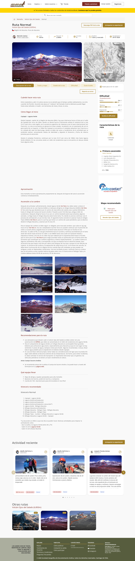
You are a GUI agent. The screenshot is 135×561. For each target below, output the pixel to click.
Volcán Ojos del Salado (32, 19)
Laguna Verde (35, 427)
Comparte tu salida (60, 548)
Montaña (20, 19)
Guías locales (88, 85)
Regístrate (117, 4)
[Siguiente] (123, 472)
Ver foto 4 (33, 220)
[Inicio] (14, 19)
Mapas (39, 546)
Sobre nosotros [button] (50, 4)
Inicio (29, 4)
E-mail (73, 546)
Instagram (92, 551)
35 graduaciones (105, 98)
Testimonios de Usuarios (42, 549)
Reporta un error (87, 91)
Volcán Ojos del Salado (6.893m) (24, 27)
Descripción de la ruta (23, 85)
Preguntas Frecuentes (44, 554)
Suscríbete (108, 546)
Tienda (65, 4)
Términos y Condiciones (44, 552)
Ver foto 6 (40, 237)
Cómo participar (59, 550)
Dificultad (74, 85)
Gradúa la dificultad (108, 116)
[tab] (54, 102)
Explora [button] (37, 4)
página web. (40, 366)
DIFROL (37, 342)
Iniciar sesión (105, 4)
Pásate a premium (91, 4)
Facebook (92, 546)
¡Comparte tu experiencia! (114, 25)
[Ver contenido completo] (45, 451)
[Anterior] (14, 472)
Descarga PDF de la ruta (92, 25)
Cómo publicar (58, 546)
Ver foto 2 (64, 206)
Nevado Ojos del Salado (111, 217)
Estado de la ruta (59, 85)
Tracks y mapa (42, 85)
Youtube (92, 548)
